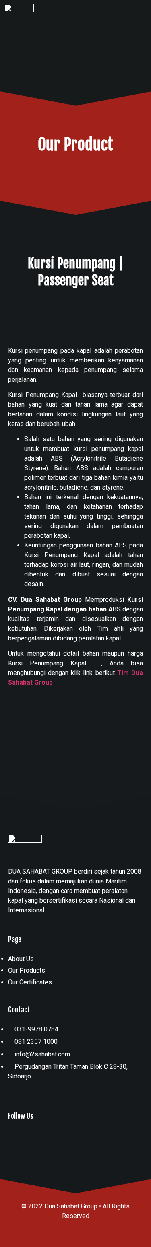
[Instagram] (15, 1138)
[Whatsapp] (32, 1138)
